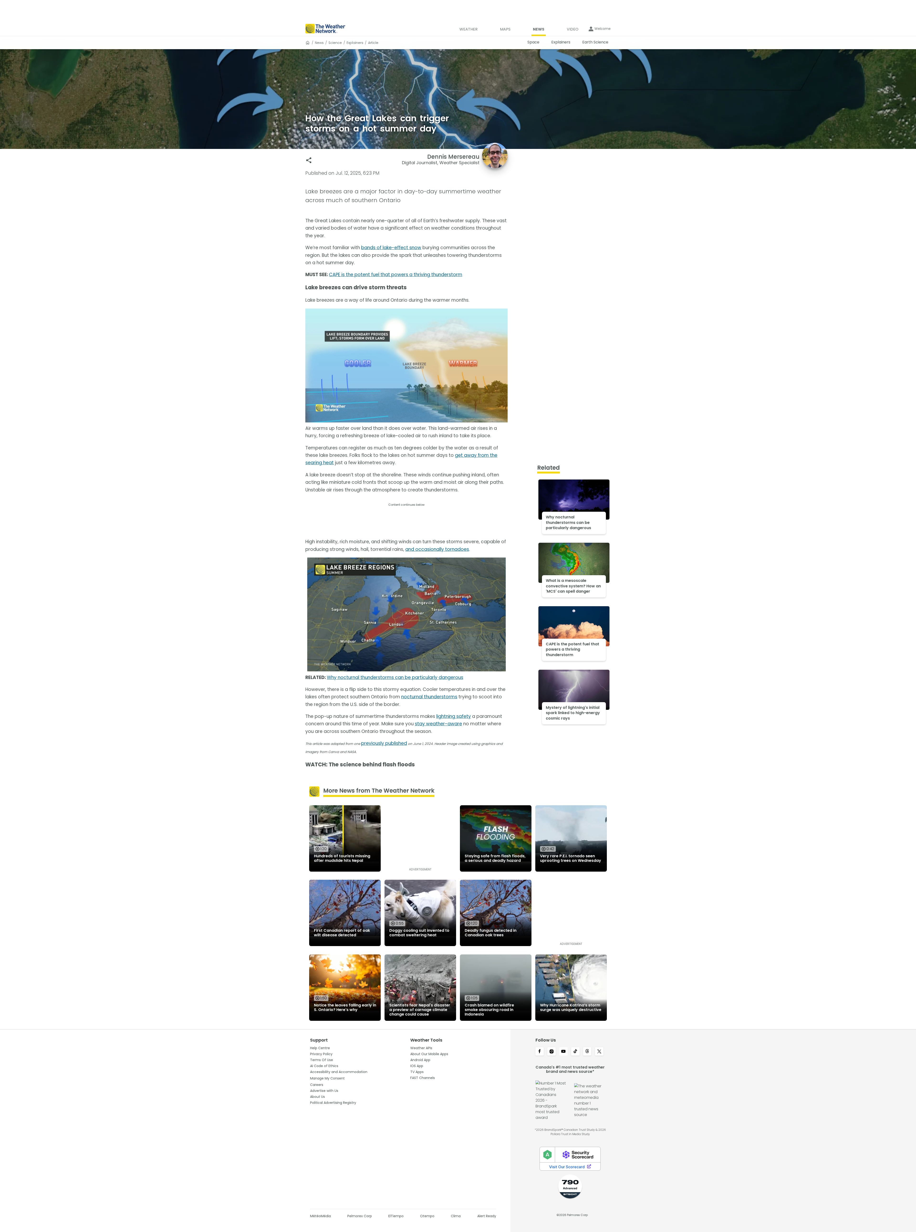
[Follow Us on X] (599, 1052)
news (319, 42)
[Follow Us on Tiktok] (575, 1052)
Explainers (355, 42)
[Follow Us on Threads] (587, 1052)
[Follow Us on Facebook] (540, 1052)
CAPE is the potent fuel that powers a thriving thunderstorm (395, 274)
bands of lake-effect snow (391, 247)
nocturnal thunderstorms (429, 697)
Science (335, 42)
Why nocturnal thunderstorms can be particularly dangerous (395, 677)
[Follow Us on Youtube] (563, 1052)
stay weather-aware (438, 724)
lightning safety (453, 716)
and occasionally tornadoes (437, 549)
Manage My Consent (327, 1078)
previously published (384, 743)
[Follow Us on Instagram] (551, 1052)
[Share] (308, 160)
